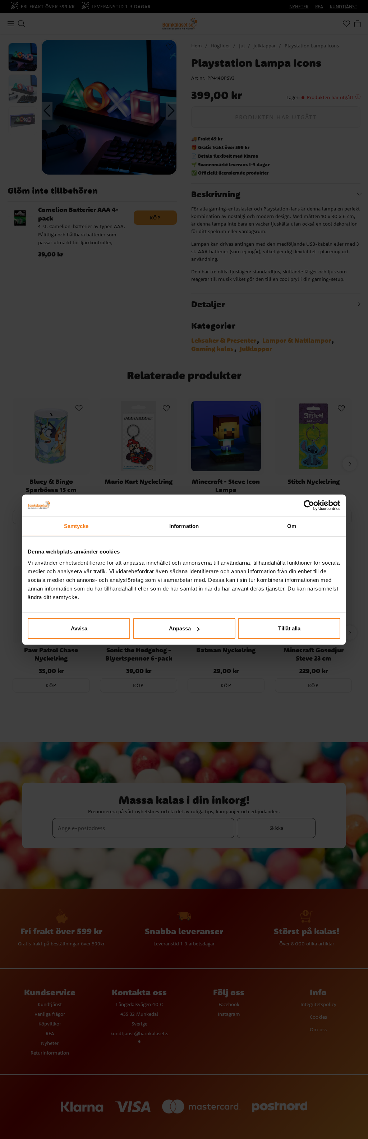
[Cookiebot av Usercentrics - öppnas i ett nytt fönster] (308, 505)
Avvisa (79, 628)
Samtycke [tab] (76, 526)
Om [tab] (291, 526)
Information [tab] (184, 526)
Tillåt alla (289, 628)
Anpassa (180, 628)
